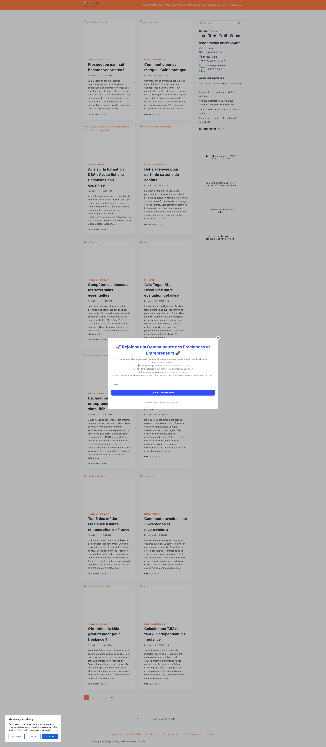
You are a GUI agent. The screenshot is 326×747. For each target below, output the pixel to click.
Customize (16, 736)
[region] (33, 728)
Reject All (33, 736)
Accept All (49, 736)
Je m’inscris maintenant (163, 392)
